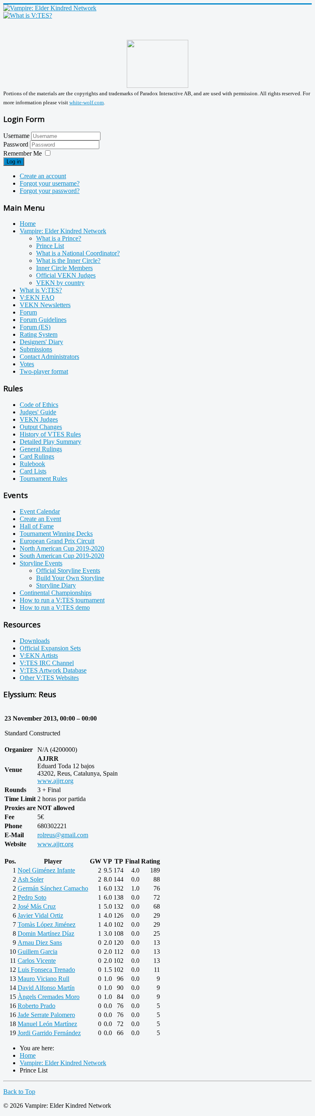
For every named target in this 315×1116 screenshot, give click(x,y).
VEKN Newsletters (45, 304)
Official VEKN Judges (66, 275)
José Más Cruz (37, 906)
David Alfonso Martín (46, 987)
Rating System (38, 334)
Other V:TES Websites (49, 677)
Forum (28, 312)
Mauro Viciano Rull (43, 978)
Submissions (36, 349)
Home (28, 223)
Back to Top (19, 1091)
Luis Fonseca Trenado (46, 969)
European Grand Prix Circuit (57, 540)
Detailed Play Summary (50, 441)
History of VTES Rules (50, 434)
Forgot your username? (50, 183)
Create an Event (40, 518)
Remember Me (22, 153)
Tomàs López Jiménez (46, 924)
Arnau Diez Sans (40, 942)
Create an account (43, 175)
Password (16, 144)
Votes (27, 364)
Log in (14, 161)
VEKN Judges (39, 419)
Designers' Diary (41, 341)
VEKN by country (60, 282)
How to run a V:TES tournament (62, 600)
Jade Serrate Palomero (46, 1014)
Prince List (50, 245)
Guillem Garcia (37, 951)
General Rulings (41, 448)
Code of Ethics (39, 404)
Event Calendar (40, 511)
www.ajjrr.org (55, 780)
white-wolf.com (86, 102)
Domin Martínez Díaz (46, 933)
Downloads (35, 640)
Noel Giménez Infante (46, 870)
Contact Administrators (49, 356)
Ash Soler (30, 879)
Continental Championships (55, 592)
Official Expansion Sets (50, 648)
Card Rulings (37, 456)
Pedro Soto (32, 897)
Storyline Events (41, 563)
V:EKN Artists (39, 655)
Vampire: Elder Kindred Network (63, 230)
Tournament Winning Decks (56, 533)
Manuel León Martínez (47, 1023)
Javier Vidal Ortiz (40, 915)
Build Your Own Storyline (70, 577)
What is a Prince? (58, 238)
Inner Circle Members (64, 267)
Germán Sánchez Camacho (53, 888)
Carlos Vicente (37, 960)
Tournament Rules (43, 478)
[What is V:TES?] (27, 15)
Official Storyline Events (68, 570)
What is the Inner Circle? (68, 260)
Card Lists (33, 471)
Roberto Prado (36, 1005)
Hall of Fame (37, 526)
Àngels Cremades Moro (49, 996)
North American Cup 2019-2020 (62, 548)
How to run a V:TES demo (55, 607)
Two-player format (44, 371)
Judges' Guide (38, 412)
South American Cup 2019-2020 (62, 555)
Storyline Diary (56, 585)
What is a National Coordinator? (78, 253)
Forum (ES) (35, 327)
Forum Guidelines (43, 319)
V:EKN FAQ (37, 297)
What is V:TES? (41, 290)
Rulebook (32, 463)
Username (16, 135)
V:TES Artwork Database (53, 670)
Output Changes (41, 426)
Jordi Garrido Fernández (49, 1032)
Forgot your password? (50, 190)
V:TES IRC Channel (47, 662)
